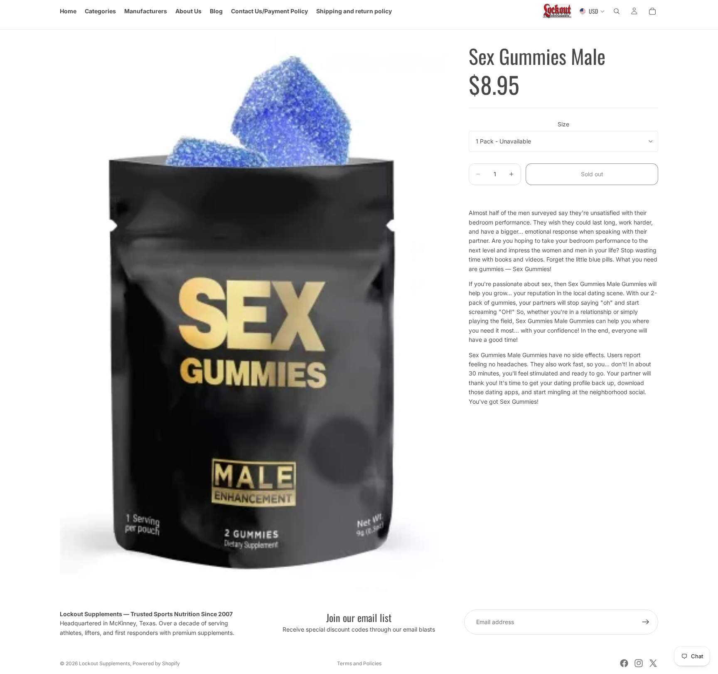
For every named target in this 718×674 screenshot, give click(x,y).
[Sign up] (645, 622)
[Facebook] (624, 663)
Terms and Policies (359, 663)
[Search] (616, 11)
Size (563, 124)
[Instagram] (639, 663)
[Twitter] (653, 663)
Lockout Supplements (104, 663)
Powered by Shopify (156, 663)
